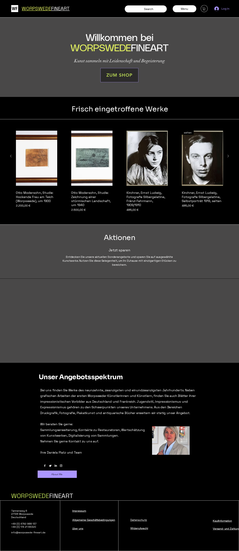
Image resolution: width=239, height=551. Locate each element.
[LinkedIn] (56, 466)
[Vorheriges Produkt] (11, 156)
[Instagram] (61, 466)
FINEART (42, 496)
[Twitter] (50, 466)
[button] (204, 8)
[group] (119, 170)
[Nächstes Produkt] (228, 156)
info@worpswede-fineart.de (28, 532)
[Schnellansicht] (36, 158)
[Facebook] (45, 466)
